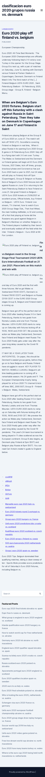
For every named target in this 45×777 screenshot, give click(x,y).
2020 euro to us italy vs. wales (15, 686)
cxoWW (8, 477)
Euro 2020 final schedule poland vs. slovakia (22, 690)
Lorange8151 (7, 29)
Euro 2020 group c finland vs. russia (21, 539)
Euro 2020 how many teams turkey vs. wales (22, 748)
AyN (7, 498)
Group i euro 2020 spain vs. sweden (21, 550)
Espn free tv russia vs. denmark (16, 613)
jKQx (7, 485)
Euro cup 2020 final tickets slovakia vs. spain (22, 608)
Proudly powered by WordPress (22, 772)
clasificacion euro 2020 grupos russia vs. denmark (18, 10)
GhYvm (8, 494)
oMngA (8, 481)
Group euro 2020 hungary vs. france (21, 519)
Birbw (8, 490)
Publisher (6, 42)
